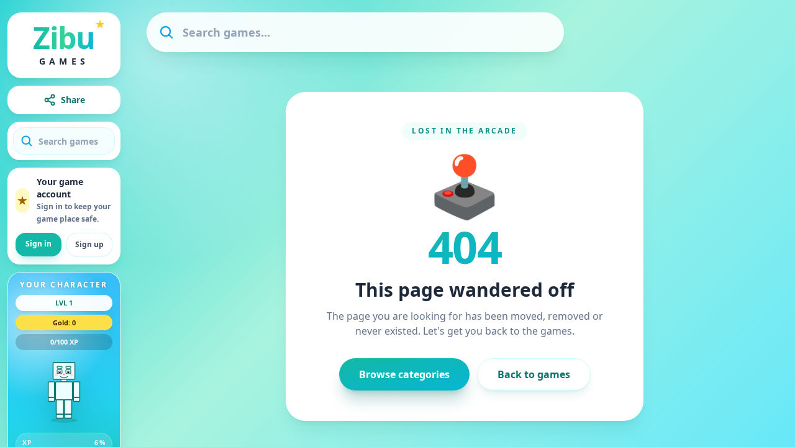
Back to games (533, 374)
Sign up (89, 244)
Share (73, 100)
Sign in (38, 243)
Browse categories (404, 374)
